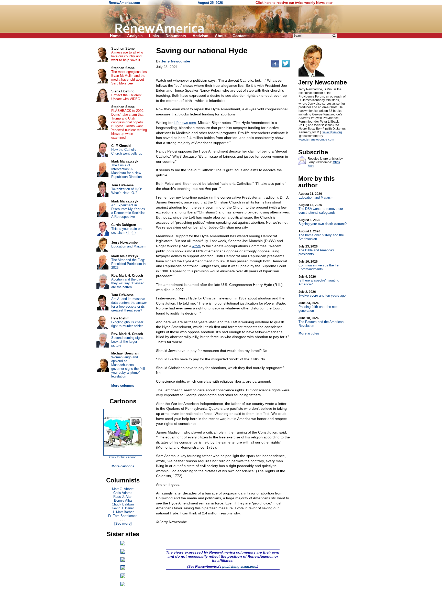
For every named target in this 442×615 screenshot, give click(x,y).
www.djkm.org (332, 132)
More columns (122, 385)
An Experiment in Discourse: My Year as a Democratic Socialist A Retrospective (128, 211)
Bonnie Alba (123, 500)
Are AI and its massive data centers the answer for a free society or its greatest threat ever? (129, 304)
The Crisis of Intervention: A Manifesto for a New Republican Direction (126, 171)
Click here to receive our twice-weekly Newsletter (294, 3)
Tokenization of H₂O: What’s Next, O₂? (126, 191)
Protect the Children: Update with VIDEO (126, 97)
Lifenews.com (185, 123)
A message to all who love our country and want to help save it (127, 56)
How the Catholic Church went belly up (126, 151)
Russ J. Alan (122, 497)
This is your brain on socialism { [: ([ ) (126, 230)
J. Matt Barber (123, 512)
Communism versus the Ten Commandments (319, 265)
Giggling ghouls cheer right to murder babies (127, 324)
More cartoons (123, 466)
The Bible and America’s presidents (317, 250)
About (220, 36)
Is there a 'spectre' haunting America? (319, 280)
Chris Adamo (122, 493)
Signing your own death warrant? (323, 222)
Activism (200, 36)
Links (154, 36)
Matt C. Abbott (123, 489)
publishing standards (239, 566)
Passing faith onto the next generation (318, 306)
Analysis (134, 36)
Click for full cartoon (123, 457)
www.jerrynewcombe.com (316, 139)
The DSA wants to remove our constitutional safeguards (321, 208)
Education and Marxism (316, 195)
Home (115, 36)
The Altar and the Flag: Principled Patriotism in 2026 (128, 263)
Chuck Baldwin (123, 504)
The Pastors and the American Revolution (321, 322)
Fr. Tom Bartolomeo (122, 516)
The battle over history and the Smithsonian (321, 235)
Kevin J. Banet (123, 508)
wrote (196, 246)
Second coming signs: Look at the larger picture (127, 341)
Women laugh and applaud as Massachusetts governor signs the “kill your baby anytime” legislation (128, 366)
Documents (175, 36)
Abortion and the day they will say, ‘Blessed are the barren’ (127, 283)
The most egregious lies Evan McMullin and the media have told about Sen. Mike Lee (129, 77)
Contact (240, 36)
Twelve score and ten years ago (322, 293)
